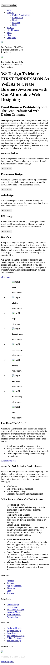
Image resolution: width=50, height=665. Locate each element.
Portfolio (10, 581)
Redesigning (12, 633)
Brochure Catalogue (15, 609)
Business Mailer (14, 612)
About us (11, 588)
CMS (14, 25)
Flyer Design (12, 607)
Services (10, 583)
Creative (16, 20)
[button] (10, 12)
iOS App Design (14, 640)
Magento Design (14, 630)
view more (5, 277)
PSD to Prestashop (15, 638)
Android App (12, 617)
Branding (16, 22)
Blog (9, 591)
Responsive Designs (15, 635)
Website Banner (14, 614)
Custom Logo (13, 604)
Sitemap (10, 593)
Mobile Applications (21, 15)
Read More (6, 169)
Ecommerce (17, 17)
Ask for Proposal (8, 461)
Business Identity (14, 628)
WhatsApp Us (7, 661)
